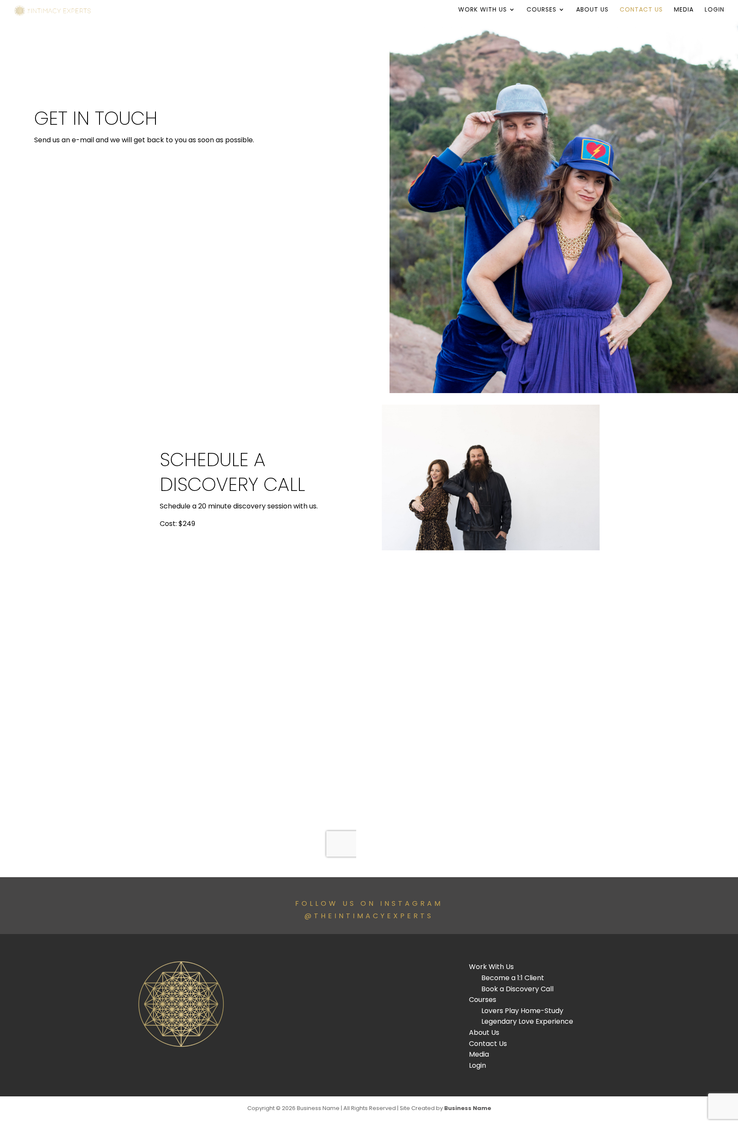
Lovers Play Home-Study (522, 1011)
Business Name (467, 1108)
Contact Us (641, 10)
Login (714, 10)
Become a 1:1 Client (512, 978)
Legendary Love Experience (527, 1021)
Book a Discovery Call (517, 989)
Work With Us (482, 10)
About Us (592, 10)
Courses (541, 10)
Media (684, 10)
